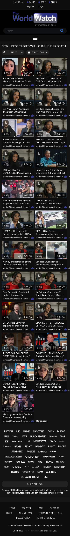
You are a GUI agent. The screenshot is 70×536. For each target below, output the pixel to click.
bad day (39, 446)
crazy (53, 441)
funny (51, 446)
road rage (17, 441)
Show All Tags (35, 483)
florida (20, 462)
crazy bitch (28, 471)
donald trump (30, 477)
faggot (61, 431)
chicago (17, 466)
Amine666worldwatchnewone (16, 85)
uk (18, 431)
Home (12, 508)
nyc (40, 462)
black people (38, 436)
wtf (27, 466)
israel (17, 446)
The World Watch (31, 530)
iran (6, 436)
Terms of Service (46, 517)
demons (53, 436)
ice (6, 441)
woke (31, 461)
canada (7, 446)
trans (15, 436)
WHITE (32, 2)
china (51, 431)
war (62, 436)
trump (46, 467)
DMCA (9, 513)
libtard (60, 461)
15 (38, 164)
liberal (15, 471)
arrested (17, 451)
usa (28, 441)
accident (52, 472)
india (6, 466)
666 (46, 477)
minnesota (40, 441)
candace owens (13, 456)
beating (9, 461)
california (32, 457)
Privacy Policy (22, 517)
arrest (53, 451)
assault (42, 451)
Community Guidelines (50, 513)
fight (28, 446)
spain (61, 456)
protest (8, 431)
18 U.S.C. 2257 (25, 513)
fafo (61, 441)
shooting (38, 431)
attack (35, 466)
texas (49, 462)
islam (40, 471)
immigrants (49, 456)
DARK (43, 2)
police (31, 451)
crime (26, 431)
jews (24, 436)
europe (62, 446)
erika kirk (59, 466)
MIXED (54, 2)
